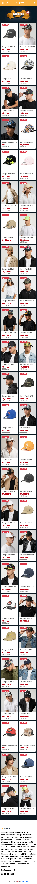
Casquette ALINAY (8, 110)
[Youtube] (13, 874)
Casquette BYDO (26, 269)
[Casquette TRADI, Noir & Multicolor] (9, 351)
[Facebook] (2, 874)
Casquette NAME (26, 459)
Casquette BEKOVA (27, 174)
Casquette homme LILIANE (27, 555)
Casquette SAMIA (8, 555)
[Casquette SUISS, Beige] (9, 637)
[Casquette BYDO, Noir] (27, 256)
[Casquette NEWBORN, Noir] (9, 605)
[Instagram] (5, 874)
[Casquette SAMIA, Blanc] (9, 541)
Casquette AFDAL (8, 237)
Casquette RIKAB (8, 47)
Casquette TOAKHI (9, 205)
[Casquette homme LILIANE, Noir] (27, 541)
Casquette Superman (10, 745)
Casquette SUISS (8, 650)
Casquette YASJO (26, 618)
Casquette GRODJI (9, 777)
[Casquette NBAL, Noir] (27, 478)
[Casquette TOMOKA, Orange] (27, 129)
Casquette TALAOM (27, 47)
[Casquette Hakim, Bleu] (27, 668)
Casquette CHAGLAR (10, 428)
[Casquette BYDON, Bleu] (27, 573)
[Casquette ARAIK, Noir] (9, 478)
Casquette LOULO (8, 808)
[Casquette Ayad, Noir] (9, 383)
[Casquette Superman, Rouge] (9, 732)
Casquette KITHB (26, 523)
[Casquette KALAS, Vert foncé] (27, 383)
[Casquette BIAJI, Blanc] (9, 668)
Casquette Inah (25, 713)
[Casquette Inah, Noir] (27, 700)
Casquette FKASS (26, 428)
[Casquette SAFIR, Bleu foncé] (27, 764)
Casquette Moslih (8, 523)
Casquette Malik (8, 269)
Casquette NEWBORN (10, 618)
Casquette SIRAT (8, 459)
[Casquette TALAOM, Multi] (27, 34)
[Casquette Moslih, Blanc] (9, 510)
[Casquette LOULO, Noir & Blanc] (9, 795)
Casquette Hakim (26, 681)
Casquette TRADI (8, 364)
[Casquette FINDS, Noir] (9, 161)
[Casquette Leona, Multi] (27, 97)
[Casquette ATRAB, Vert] (27, 224)
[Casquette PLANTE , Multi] (9, 319)
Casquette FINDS (8, 174)
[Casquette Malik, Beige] (9, 256)
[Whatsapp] (8, 874)
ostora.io (25, 881)
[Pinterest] (10, 874)
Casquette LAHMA (26, 332)
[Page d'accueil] (18, 3)
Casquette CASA (8, 78)
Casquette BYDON (27, 586)
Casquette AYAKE (26, 364)
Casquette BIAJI (8, 681)
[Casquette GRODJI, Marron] (9, 764)
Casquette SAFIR (26, 777)
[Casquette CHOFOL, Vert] (27, 287)
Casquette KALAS (26, 396)
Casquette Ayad (8, 396)
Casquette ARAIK (8, 491)
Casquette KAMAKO (27, 745)
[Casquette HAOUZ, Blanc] (9, 700)
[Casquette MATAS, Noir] (9, 573)
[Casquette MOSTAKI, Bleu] (9, 129)
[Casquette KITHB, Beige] (27, 510)
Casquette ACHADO (27, 808)
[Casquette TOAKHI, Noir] (9, 192)
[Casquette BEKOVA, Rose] (27, 161)
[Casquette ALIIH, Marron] (27, 637)
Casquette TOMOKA (27, 142)
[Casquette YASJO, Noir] (27, 605)
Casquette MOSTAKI (9, 142)
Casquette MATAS (9, 586)
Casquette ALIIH (26, 650)
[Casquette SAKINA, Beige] (27, 192)
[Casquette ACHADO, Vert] (27, 795)
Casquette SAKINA (27, 205)
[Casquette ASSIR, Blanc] (27, 65)
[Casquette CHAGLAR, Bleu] (9, 414)
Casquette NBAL (26, 491)
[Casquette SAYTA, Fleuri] (9, 287)
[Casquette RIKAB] (9, 34)
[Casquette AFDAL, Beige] (9, 224)
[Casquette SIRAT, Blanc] (9, 446)
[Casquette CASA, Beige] (9, 65)
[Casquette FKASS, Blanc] (27, 414)
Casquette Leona (26, 110)
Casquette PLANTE (9, 332)
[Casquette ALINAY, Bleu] (9, 97)
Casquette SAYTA (8, 301)
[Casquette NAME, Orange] (27, 446)
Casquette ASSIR (26, 78)
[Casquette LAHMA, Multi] (27, 319)
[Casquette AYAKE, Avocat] (27, 351)
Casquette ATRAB (26, 237)
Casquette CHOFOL (27, 301)
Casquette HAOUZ (9, 713)
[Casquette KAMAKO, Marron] (27, 732)
